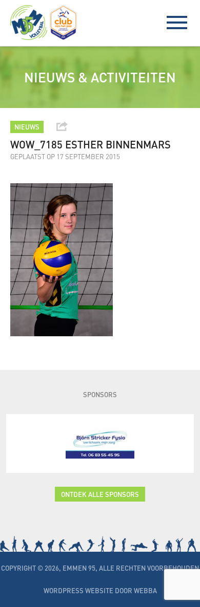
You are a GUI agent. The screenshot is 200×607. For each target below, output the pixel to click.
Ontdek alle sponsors (100, 494)
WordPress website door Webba (100, 590)
